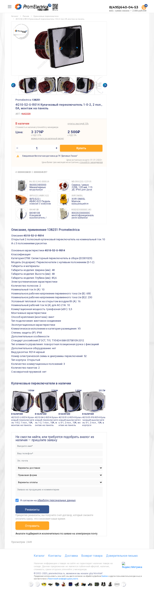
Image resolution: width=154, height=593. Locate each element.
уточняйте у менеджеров (91, 162)
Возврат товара (91, 555)
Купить (81, 148)
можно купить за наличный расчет (47, 138)
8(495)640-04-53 (123, 7)
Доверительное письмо (122, 555)
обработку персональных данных (56, 500)
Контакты (54, 555)
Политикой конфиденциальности (63, 579)
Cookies (104, 576)
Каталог (39, 555)
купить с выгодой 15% (78, 124)
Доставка (71, 555)
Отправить (32, 525)
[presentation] (13, 85)
